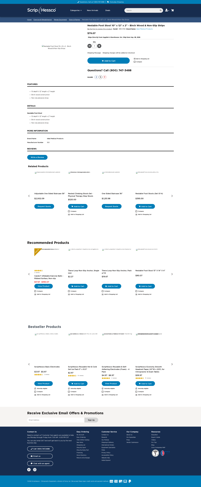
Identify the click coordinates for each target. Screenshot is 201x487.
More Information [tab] (37, 131)
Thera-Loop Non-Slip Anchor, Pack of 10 (116, 272)
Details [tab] (31, 106)
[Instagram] (34, 469)
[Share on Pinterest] (104, 77)
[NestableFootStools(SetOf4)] (151, 181)
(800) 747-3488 (120, 70)
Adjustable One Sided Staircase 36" (49, 193)
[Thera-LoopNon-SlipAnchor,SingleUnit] (83, 258)
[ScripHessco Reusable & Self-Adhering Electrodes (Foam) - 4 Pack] (117, 348)
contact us (37, 435)
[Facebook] (29, 469)
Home (29, 19)
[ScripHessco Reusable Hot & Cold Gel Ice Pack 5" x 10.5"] (83, 348)
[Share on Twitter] (100, 77)
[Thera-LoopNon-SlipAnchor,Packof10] (117, 258)
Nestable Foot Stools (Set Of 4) (149, 193)
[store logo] (41, 10)
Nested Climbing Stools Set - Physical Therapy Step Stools (80, 195)
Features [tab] (32, 84)
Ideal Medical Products (144, 29)
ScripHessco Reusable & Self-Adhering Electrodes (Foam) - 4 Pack (115, 369)
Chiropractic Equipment (48, 481)
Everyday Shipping (117, 2)
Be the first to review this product (99, 29)
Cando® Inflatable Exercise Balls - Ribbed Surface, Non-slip (48, 277)
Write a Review (37, 157)
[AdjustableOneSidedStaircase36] (50, 181)
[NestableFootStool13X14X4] (151, 258)
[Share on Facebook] (96, 77)
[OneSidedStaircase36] (117, 181)
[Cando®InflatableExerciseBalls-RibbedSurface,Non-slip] (50, 258)
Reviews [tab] (32, 149)
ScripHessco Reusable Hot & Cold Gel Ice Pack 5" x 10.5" (82, 368)
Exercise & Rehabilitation (43, 19)
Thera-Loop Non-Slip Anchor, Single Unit (83, 272)
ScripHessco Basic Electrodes (47, 367)
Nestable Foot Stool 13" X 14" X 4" (150, 270)
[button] (167, 10)
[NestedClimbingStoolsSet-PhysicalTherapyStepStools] (83, 181)
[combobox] (143, 10)
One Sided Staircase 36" (112, 193)
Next (172, 196)
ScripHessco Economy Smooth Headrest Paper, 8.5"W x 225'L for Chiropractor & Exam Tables (149, 369)
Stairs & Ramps (74, 19)
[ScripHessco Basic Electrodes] (50, 348)
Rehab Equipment (60, 19)
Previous (29, 196)
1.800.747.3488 (99, 2)
